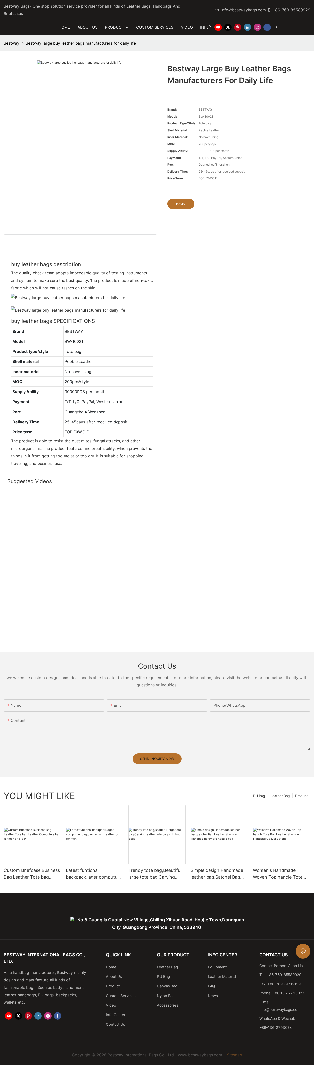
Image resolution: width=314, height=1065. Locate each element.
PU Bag (259, 796)
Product (301, 796)
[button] (210, 27)
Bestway (11, 43)
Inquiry (180, 204)
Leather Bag (280, 796)
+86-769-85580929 (291, 9)
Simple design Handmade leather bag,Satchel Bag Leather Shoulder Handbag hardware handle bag (218, 874)
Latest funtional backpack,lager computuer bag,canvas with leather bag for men (93, 874)
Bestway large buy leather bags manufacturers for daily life (81, 43)
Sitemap (234, 1054)
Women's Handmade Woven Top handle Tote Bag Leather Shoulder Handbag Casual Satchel (278, 874)
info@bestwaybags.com (243, 9)
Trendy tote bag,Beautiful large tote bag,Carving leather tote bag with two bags (154, 874)
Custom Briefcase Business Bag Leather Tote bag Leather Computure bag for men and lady (32, 874)
